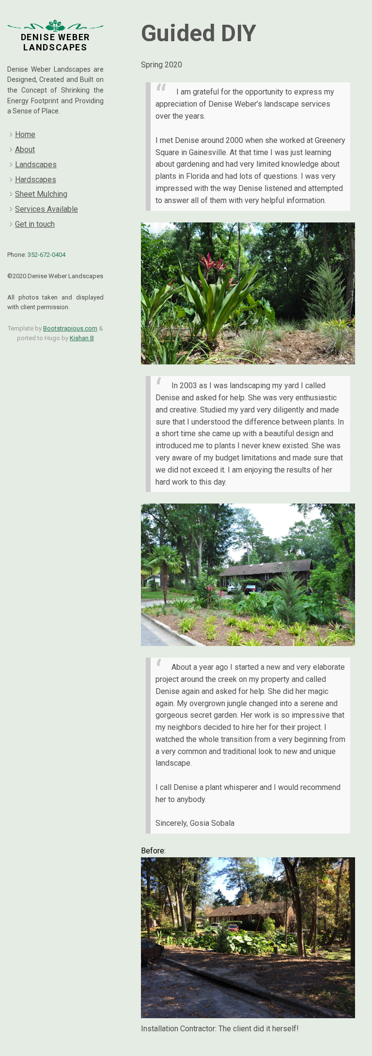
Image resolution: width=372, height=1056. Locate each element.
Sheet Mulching (41, 194)
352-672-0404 (46, 254)
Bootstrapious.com (70, 328)
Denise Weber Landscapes (56, 42)
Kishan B (82, 338)
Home (25, 134)
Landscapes (36, 164)
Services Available (46, 209)
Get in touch (35, 224)
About (25, 149)
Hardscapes (35, 179)
